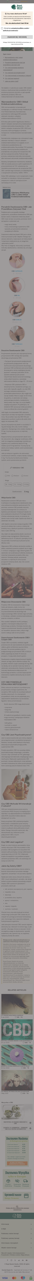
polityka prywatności (10, 30)
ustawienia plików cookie (20, 28)
